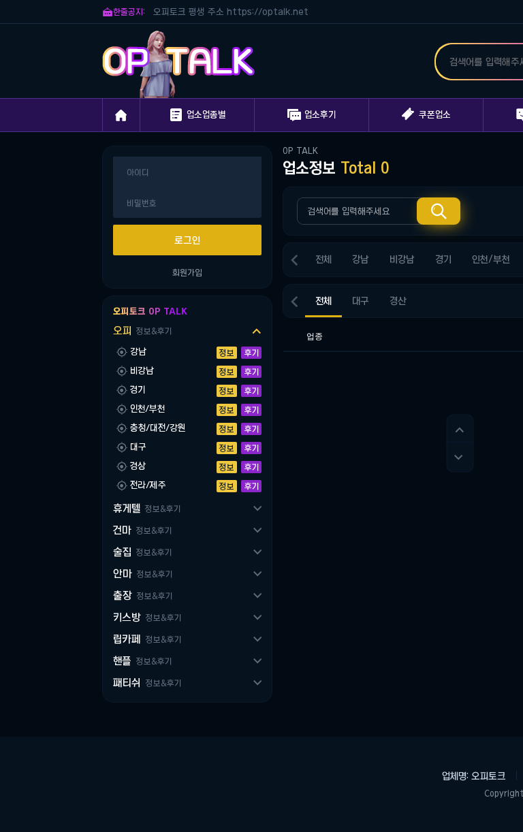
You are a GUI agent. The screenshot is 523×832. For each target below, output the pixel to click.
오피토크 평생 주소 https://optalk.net (230, 11)
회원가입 (187, 272)
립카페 (147, 639)
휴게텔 (146, 508)
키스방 (147, 617)
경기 (443, 259)
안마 (142, 574)
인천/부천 (491, 259)
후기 (251, 353)
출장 (142, 595)
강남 (360, 259)
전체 (323, 259)
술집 (142, 552)
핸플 (142, 661)
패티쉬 (147, 682)
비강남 (402, 259)
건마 (142, 530)
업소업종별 (197, 115)
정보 (226, 353)
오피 (142, 330)
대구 (360, 301)
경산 (398, 301)
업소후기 (311, 115)
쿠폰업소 (426, 114)
